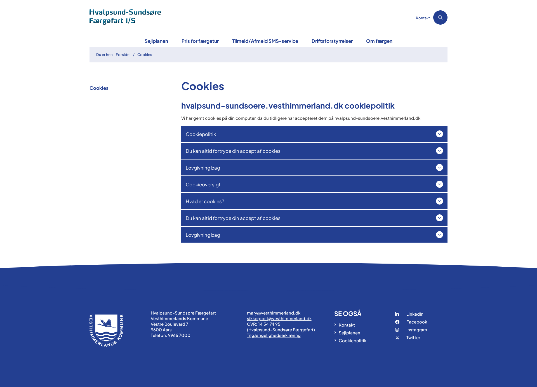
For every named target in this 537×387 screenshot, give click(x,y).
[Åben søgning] (440, 17)
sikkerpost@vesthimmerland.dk (279, 318)
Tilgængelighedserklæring (274, 335)
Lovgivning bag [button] (203, 168)
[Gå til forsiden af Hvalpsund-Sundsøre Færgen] (251, 17)
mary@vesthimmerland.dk (273, 312)
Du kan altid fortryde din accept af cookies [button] (233, 151)
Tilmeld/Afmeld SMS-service (265, 41)
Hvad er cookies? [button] (205, 201)
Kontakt (347, 324)
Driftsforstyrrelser (332, 41)
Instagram (416, 329)
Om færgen (379, 41)
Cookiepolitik (352, 340)
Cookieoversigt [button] (203, 184)
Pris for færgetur (200, 41)
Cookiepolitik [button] (201, 134)
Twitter (413, 337)
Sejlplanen (156, 41)
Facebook (416, 321)
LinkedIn (414, 313)
